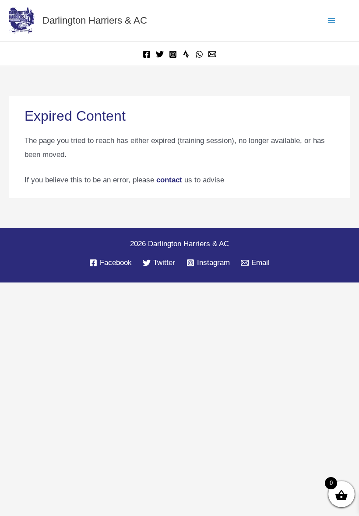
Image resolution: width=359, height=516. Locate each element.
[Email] (212, 54)
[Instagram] (173, 54)
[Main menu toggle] (332, 20)
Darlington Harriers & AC (99, 20)
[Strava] (186, 54)
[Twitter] (160, 54)
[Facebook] (147, 54)
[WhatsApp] (199, 54)
